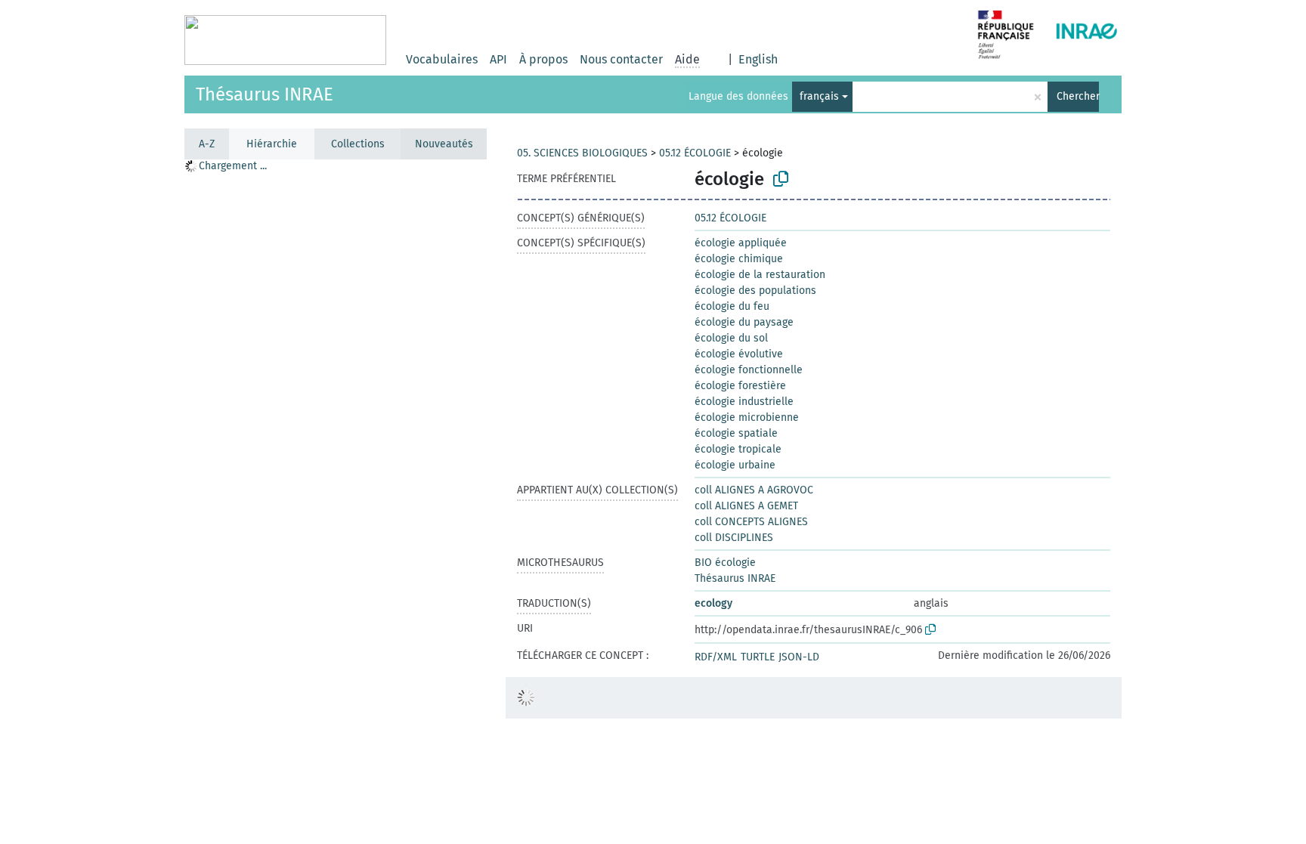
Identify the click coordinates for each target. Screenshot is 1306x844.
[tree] (335, 500)
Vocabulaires (442, 59)
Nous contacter (621, 59)
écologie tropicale (738, 449)
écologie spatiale (736, 433)
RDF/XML (716, 657)
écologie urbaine (735, 465)
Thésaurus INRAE (264, 94)
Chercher (1078, 96)
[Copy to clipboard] (780, 179)
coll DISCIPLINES (734, 537)
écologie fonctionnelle (749, 369)
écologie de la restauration (760, 274)
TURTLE (758, 657)
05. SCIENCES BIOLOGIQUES (582, 153)
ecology (713, 603)
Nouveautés (444, 144)
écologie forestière (740, 385)
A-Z (207, 144)
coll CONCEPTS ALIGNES (751, 521)
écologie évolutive (739, 354)
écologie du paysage (744, 322)
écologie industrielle (744, 401)
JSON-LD (798, 657)
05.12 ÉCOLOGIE (695, 153)
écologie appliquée (741, 243)
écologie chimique (739, 258)
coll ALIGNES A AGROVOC (754, 490)
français (819, 96)
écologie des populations (755, 290)
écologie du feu (732, 306)
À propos (543, 59)
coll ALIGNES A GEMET (746, 505)
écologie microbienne (747, 417)
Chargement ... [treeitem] (233, 165)
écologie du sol (731, 338)
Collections (358, 144)
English (758, 59)
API (498, 59)
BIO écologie (725, 562)
